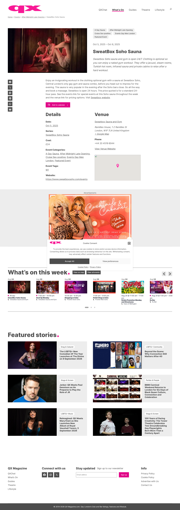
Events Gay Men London (125, 33)
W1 (47, 170)
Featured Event (101, 37)
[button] (129, 243)
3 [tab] (94, 307)
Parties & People (152, 380)
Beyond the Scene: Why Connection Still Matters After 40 (156, 354)
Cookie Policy (83, 267)
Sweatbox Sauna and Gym (108, 121)
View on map (78, 272)
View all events (93, 272)
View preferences (110, 261)
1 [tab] (87, 307)
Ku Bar (152, 300)
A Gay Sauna (100, 30)
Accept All (69, 261)
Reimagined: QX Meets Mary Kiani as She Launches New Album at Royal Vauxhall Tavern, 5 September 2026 (71, 424)
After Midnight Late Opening (33, 17)
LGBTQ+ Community (154, 347)
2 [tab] (91, 307)
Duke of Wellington (130, 304)
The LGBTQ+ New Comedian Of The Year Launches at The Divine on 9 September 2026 (72, 355)
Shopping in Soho (71, 298)
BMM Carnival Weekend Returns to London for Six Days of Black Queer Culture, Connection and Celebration (156, 391)
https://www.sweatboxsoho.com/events (66, 179)
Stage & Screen (67, 380)
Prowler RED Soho (101, 299)
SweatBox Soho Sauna (57, 135)
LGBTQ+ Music (67, 414)
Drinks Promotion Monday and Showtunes (131, 301)
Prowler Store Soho (73, 299)
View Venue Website (105, 149)
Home (10, 17)
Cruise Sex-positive (102, 33)
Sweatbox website (100, 97)
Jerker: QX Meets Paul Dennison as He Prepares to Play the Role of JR (71, 389)
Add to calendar (58, 105)
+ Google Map (102, 134)
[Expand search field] (170, 10)
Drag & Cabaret (67, 347)
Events (17, 17)
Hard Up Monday (42, 298)
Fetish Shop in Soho (100, 298)
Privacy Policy (95, 267)
